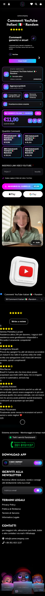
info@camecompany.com (17, 538)
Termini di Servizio (10, 513)
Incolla (37, 172)
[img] (6, 329)
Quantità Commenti (11, 131)
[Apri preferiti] (32, 4)
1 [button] (0, 418)
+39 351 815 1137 (13, 543)
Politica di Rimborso (11, 509)
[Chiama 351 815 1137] (22, 445)
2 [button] (1, 418)
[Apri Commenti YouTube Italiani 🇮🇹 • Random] (23, 271)
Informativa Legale (10, 517)
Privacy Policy (9, 505)
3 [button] (2, 418)
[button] (16, 29)
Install (37, 463)
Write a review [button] (19, 321)
